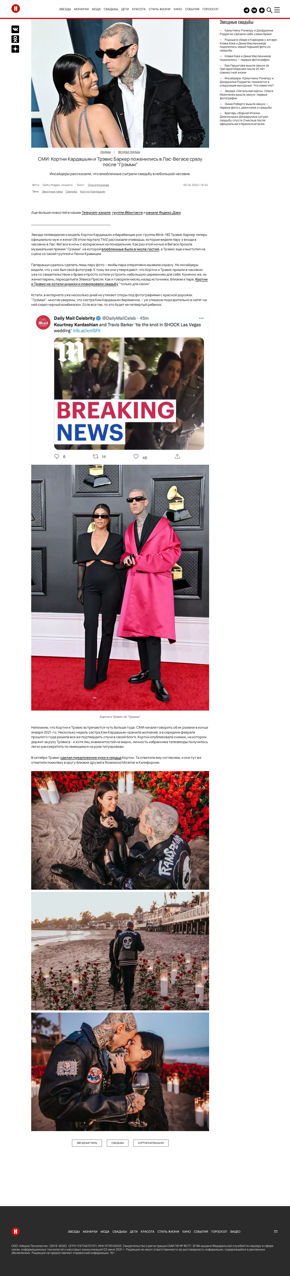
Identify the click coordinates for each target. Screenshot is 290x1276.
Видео (235, 1231)
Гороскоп (210, 9)
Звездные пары (52, 191)
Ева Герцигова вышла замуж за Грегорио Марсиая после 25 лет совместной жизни (244, 69)
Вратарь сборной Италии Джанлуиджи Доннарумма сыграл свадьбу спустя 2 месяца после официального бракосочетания (244, 118)
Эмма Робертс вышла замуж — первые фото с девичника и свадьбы (246, 105)
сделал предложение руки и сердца (90, 757)
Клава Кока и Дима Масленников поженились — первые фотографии (245, 58)
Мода (96, 9)
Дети (125, 9)
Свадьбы (111, 9)
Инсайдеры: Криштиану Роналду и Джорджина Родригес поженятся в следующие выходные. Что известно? (247, 81)
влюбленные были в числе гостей (130, 249)
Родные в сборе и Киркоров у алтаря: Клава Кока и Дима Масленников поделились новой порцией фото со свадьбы (248, 45)
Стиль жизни (159, 9)
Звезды (65, 9)
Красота (139, 9)
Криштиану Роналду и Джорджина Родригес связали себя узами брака (246, 32)
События (192, 9)
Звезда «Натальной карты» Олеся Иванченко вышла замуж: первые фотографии (246, 94)
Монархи (81, 9)
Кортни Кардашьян (92, 191)
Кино (178, 9)
